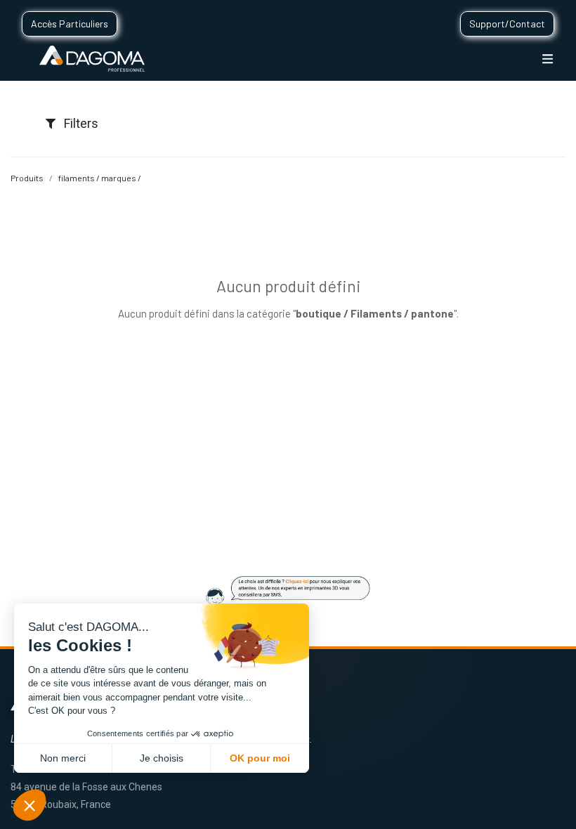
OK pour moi (260, 758)
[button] (29, 805)
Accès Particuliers (69, 24)
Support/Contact (507, 24)
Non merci (63, 758)
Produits (27, 178)
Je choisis (161, 758)
